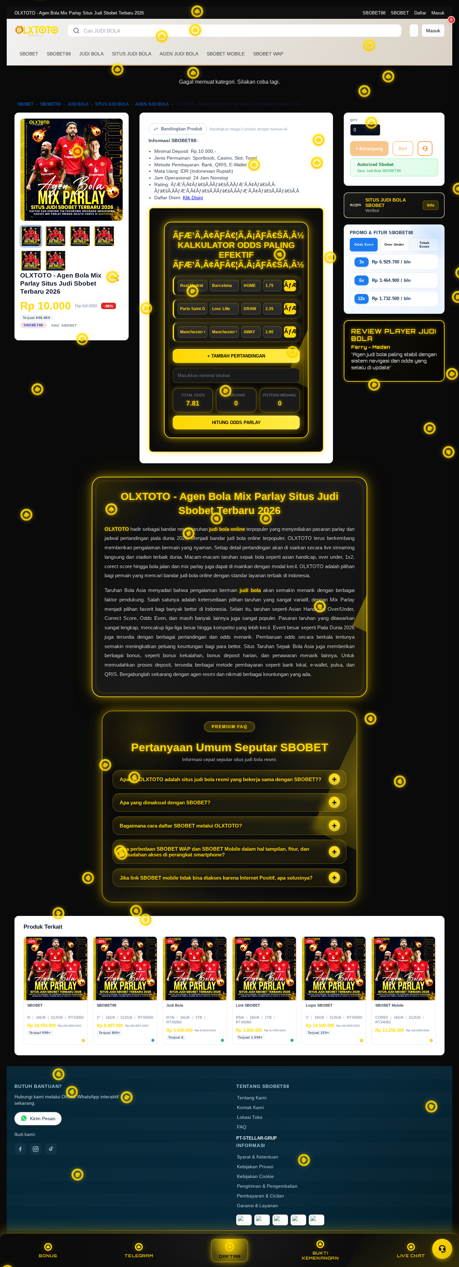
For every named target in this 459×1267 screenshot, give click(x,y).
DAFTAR (230, 1256)
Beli (403, 148)
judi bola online (227, 529)
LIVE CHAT (411, 1255)
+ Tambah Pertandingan (236, 355)
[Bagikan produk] (116, 278)
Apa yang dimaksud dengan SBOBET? (165, 802)
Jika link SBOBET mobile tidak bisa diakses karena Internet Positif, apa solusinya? (216, 878)
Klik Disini (193, 197)
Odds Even (363, 244)
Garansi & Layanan (257, 1205)
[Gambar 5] (31, 260)
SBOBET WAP (268, 53)
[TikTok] (51, 1149)
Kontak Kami (250, 1107)
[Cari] (76, 30)
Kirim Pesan (42, 1118)
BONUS (48, 1255)
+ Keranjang (369, 148)
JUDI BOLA (91, 53)
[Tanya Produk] (425, 148)
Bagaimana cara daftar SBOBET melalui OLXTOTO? (181, 826)
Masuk (438, 12)
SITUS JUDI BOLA (131, 53)
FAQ (241, 1127)
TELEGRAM (138, 1255)
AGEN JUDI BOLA (179, 53)
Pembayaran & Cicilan (260, 1195)
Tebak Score (424, 244)
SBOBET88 (374, 12)
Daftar (420, 12)
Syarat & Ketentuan (257, 1156)
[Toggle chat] (442, 1249)
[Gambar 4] (104, 236)
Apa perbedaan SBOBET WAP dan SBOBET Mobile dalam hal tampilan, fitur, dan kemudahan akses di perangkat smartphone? (214, 851)
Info (430, 205)
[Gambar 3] (80, 236)
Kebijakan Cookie (255, 1176)
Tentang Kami (251, 1097)
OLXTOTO (117, 529)
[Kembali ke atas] (444, 1232)
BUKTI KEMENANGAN (320, 1256)
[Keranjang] (414, 30)
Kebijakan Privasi (255, 1166)
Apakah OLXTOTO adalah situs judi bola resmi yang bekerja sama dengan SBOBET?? (220, 779)
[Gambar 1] (31, 236)
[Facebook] (20, 1149)
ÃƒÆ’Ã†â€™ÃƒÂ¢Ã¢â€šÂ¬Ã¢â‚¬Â (290, 285)
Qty (354, 120)
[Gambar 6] (55, 260)
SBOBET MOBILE (226, 53)
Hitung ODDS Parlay (236, 422)
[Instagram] (35, 1149)
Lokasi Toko (249, 1117)
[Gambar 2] (55, 236)
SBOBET (400, 12)
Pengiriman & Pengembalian (267, 1186)
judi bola (250, 590)
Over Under (394, 244)
